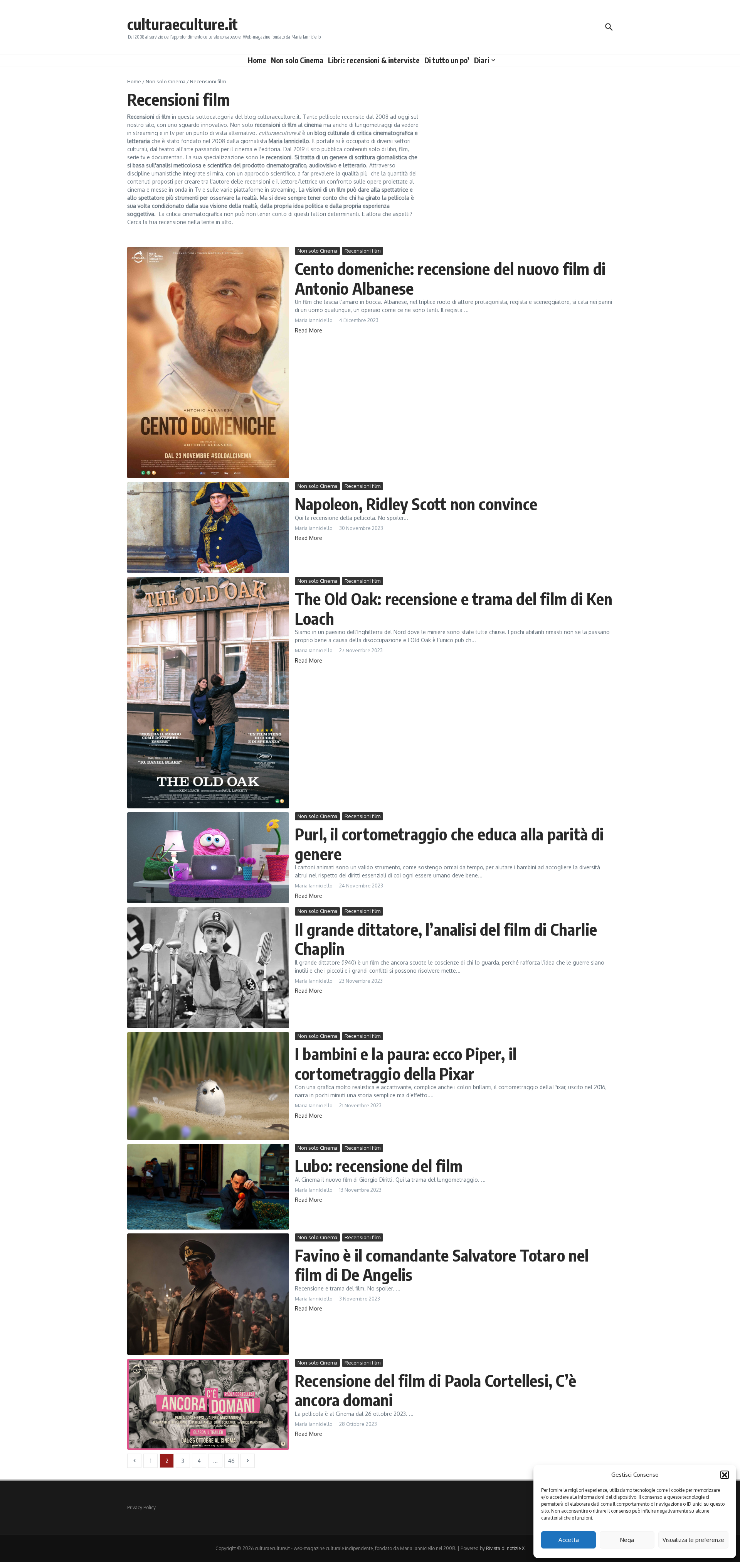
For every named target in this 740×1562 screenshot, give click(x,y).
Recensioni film (362, 251)
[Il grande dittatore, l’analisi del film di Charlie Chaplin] (208, 967)
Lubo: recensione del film (378, 1165)
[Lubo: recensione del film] (208, 1187)
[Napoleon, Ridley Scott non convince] (208, 527)
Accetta (568, 1539)
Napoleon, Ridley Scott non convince (416, 504)
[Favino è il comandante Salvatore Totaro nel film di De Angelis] (208, 1294)
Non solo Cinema (297, 60)
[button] (724, 1475)
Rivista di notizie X (505, 1548)
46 (231, 1460)
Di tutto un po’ (446, 60)
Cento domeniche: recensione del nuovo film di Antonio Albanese (450, 278)
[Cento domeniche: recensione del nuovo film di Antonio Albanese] (208, 362)
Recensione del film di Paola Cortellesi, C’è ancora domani (435, 1390)
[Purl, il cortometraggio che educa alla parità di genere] (208, 857)
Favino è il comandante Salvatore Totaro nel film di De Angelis (442, 1264)
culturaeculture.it (182, 24)
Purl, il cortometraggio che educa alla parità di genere (449, 843)
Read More (308, 330)
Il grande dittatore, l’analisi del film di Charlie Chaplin (446, 938)
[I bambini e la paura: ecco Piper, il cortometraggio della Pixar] (208, 1086)
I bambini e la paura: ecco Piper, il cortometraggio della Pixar (405, 1063)
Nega (627, 1539)
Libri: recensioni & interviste (374, 60)
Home (257, 60)
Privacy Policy (141, 1507)
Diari (481, 60)
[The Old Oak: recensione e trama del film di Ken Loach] (208, 692)
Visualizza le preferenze (693, 1539)
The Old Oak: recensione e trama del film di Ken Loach (453, 608)
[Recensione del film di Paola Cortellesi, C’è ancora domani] (208, 1404)
